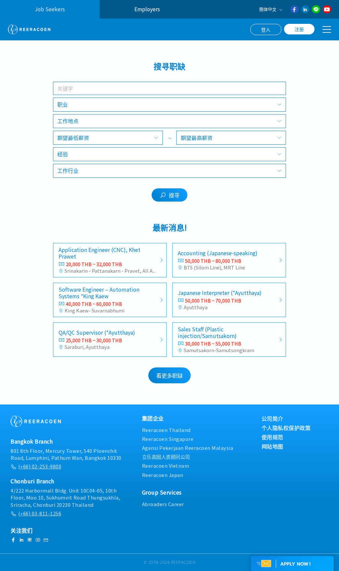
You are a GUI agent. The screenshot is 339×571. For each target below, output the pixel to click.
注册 (299, 29)
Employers (147, 9)
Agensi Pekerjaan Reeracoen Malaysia (187, 447)
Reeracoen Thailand (166, 429)
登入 (265, 29)
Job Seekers (50, 9)
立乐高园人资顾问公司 (166, 456)
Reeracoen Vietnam (165, 465)
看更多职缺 (169, 375)
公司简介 (272, 418)
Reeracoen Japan (162, 474)
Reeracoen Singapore (168, 438)
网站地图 (272, 446)
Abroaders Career (163, 503)
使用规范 (272, 437)
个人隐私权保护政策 (286, 427)
